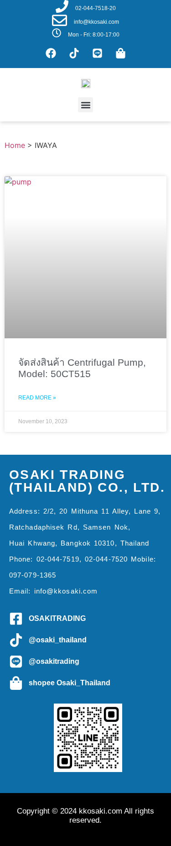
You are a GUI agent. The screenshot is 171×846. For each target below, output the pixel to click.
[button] (85, 104)
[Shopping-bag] (120, 52)
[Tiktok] (73, 52)
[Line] (97, 52)
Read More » (37, 397)
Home (15, 145)
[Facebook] (50, 52)
